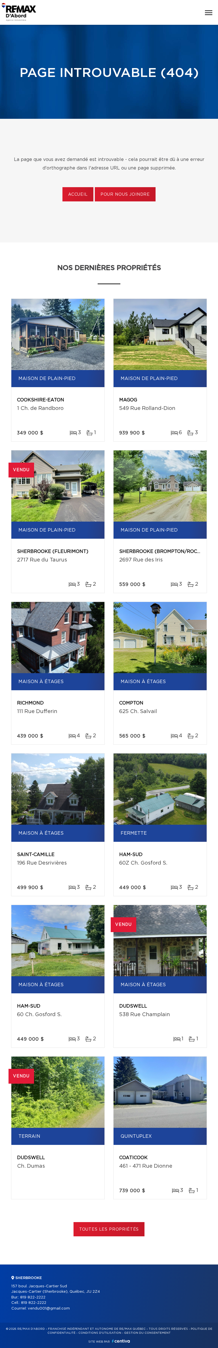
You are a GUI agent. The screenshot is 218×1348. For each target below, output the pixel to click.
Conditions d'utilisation (99, 1332)
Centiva (121, 1341)
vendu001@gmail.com (49, 1308)
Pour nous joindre (125, 195)
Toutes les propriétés (109, 1229)
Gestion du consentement (147, 1332)
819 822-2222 (32, 1297)
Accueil (78, 195)
